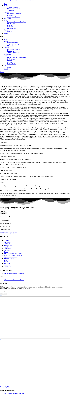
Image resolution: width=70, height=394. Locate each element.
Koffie (5, 20)
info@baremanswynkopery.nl (8, 233)
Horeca (6, 5)
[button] (35, 36)
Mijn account (7, 242)
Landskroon (7, 248)
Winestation (10, 10)
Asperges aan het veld (13, 17)
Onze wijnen (7, 18)
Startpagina (7, 240)
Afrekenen (7, 243)
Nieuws (9, 31)
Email (2, 211)
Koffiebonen (11, 23)
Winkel (6, 33)
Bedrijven (6, 12)
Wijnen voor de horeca (13, 9)
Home (5, 4)
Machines (10, 26)
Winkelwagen (8, 245)
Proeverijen (10, 15)
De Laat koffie (11, 28)
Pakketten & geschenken (14, 13)
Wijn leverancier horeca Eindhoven (14, 253)
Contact (6, 30)
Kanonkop (7, 250)
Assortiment (7, 266)
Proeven (9, 25)
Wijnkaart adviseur (12, 7)
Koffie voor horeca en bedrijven (16, 22)
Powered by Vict (5, 387)
